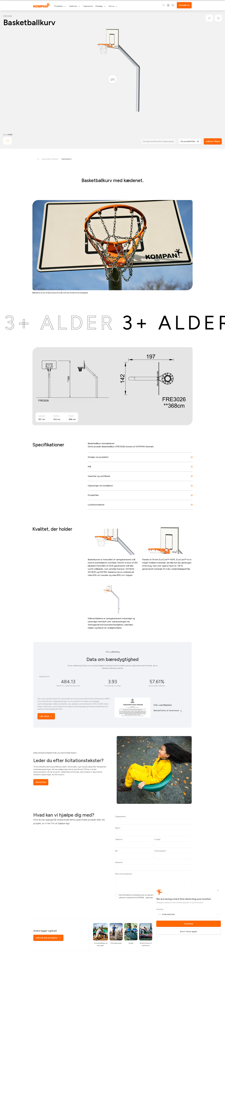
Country (159, 909)
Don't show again (188, 931)
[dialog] (112, 548)
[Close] (218, 890)
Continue (188, 923)
